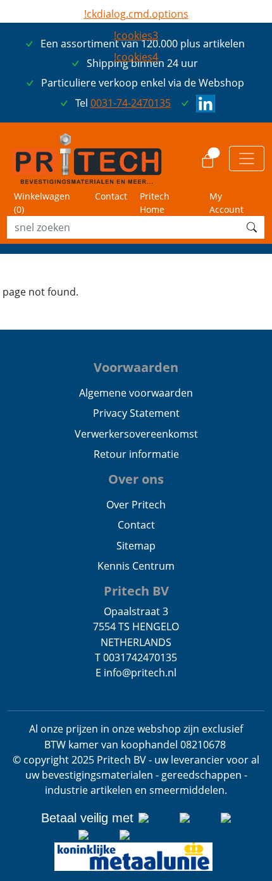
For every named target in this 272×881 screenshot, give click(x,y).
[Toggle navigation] (246, 158)
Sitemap (136, 546)
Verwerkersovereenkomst (136, 434)
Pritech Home (155, 202)
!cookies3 (136, 35)
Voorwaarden (136, 367)
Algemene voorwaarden (136, 393)
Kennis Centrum (136, 566)
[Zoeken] (251, 227)
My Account (226, 202)
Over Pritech (136, 505)
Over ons (136, 479)
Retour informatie (136, 454)
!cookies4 (136, 57)
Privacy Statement (136, 413)
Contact (111, 196)
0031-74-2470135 (130, 103)
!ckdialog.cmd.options (136, 14)
